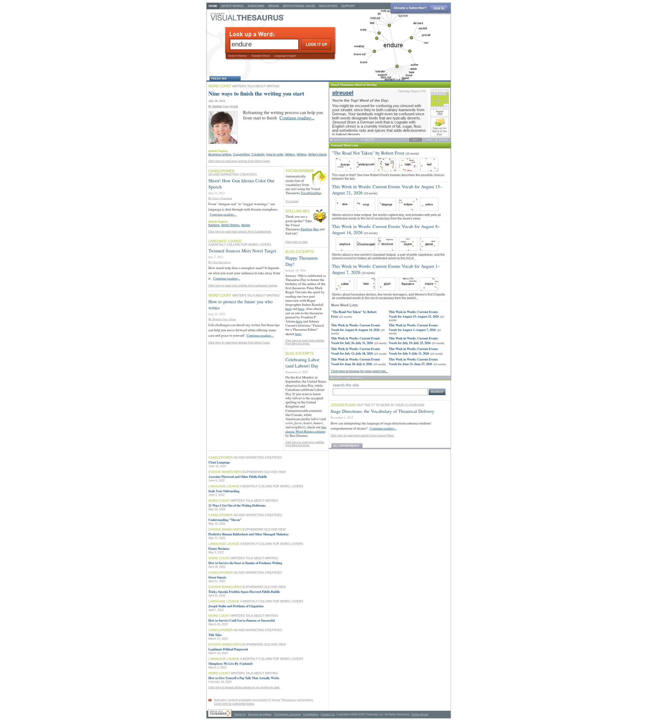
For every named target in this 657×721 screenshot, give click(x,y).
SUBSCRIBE (256, 5)
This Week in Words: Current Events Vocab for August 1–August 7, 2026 (413, 327)
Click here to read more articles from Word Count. (239, 161)
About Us (240, 714)
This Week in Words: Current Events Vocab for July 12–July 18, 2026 (355, 351)
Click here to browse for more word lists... (359, 371)
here (288, 308)
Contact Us (328, 714)
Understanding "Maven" (225, 520)
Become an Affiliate (260, 714)
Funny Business (218, 548)
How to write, (275, 154)
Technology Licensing (287, 714)
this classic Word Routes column (305, 429)
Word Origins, (230, 225)
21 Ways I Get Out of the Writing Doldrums (237, 505)
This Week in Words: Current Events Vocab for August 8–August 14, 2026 (355, 327)
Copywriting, (241, 154)
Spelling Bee (310, 229)
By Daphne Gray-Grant (223, 106)
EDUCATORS (328, 5)
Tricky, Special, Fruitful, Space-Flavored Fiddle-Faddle (244, 592)
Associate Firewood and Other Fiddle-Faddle (237, 477)
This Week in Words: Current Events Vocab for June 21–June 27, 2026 (413, 361)
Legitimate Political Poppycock (228, 649)
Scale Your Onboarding (223, 491)
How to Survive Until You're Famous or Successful (241, 620)
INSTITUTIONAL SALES (299, 5)
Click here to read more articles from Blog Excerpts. (304, 342)
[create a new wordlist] (390, 378)
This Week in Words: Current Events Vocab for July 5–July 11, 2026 (413, 351)
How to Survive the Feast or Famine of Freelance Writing (245, 563)
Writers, (290, 154)
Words (245, 225)
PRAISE (273, 5)
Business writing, (220, 154)
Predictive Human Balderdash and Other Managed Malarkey (248, 534)
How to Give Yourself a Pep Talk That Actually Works (243, 678)
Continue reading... (296, 118)
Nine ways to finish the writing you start (256, 93)
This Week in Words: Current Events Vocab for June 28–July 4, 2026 (355, 361)
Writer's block (317, 154)
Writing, (302, 154)
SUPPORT (348, 5)
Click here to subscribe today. (234, 704)
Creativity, (258, 154)
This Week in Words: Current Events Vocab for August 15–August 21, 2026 (414, 314)
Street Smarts (217, 577)
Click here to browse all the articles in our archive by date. (244, 687)
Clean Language (219, 462)
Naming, (214, 225)
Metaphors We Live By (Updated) (230, 663)
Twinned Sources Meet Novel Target (242, 251)
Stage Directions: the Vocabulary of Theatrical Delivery (382, 411)
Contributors (310, 714)
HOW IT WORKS (232, 5)
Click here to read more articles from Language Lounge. (243, 285)
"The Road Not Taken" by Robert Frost (368, 153)
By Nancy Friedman (220, 198)
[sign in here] (439, 8)
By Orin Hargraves (219, 262)
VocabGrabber (311, 193)
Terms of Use (419, 714)
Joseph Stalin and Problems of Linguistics (236, 606)
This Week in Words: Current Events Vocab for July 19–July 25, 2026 (413, 340)
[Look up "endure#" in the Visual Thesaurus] (220, 713)
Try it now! (291, 201)
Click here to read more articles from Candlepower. (240, 231)
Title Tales (215, 635)
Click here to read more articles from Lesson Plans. (362, 435)
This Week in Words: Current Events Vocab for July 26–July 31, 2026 (355, 340)
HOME (213, 5)
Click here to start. (296, 241)
